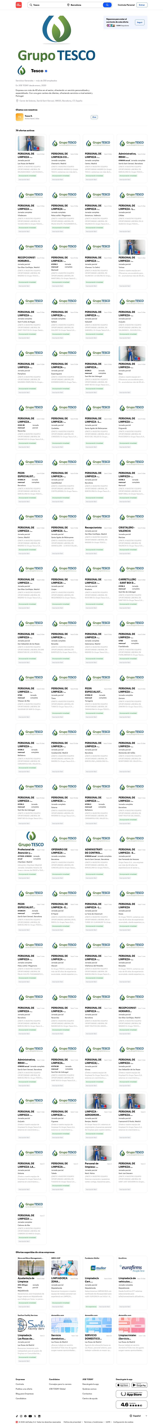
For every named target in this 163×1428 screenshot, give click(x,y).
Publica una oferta (24, 1389)
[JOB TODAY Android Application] (139, 1385)
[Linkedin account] (39, 1416)
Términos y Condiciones (93, 1422)
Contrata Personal (126, 5)
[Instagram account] (21, 1416)
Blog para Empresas (25, 1393)
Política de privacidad (72, 1422)
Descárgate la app (90, 1384)
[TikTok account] (17, 1416)
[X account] (35, 1416)
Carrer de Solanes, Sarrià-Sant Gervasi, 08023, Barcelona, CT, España (51, 101)
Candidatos (21, 1398)
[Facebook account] (25, 1416)
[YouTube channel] (30, 1416)
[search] (107, 5)
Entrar (142, 5)
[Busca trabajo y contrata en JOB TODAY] (19, 5)
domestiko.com (57, 1315)
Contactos (87, 1393)
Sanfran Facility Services (28, 1315)
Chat (94, 117)
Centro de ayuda (89, 1398)
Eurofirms (123, 1258)
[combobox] (48, 5)
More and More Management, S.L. (30, 1258)
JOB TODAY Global (57, 1389)
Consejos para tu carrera (60, 1384)
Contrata (20, 1384)
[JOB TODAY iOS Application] (123, 1385)
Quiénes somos (89, 1389)
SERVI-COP (55, 1258)
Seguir (139, 22)
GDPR (108, 1422)
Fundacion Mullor (92, 1258)
